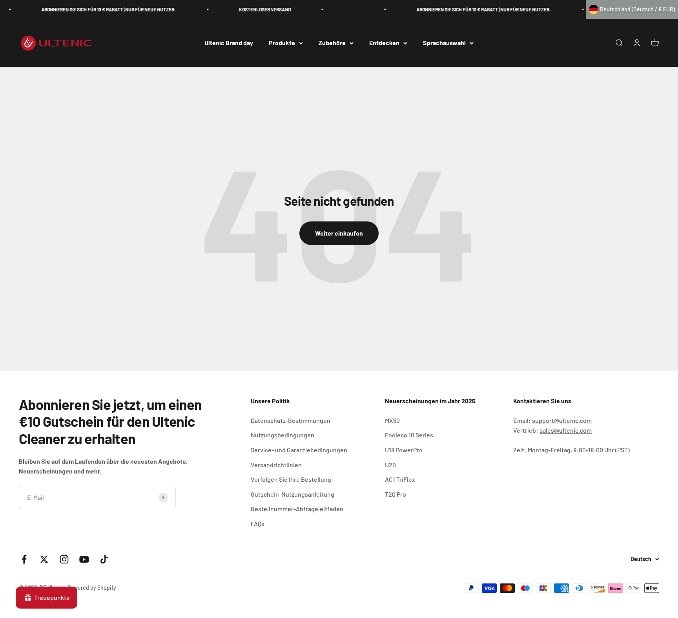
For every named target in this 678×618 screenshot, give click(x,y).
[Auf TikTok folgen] (104, 559)
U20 (390, 464)
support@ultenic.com (562, 420)
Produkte (282, 43)
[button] (632, 9)
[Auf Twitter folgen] (44, 559)
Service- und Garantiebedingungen (299, 449)
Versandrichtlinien (276, 464)
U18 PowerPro (404, 449)
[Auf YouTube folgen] (84, 559)
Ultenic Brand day (228, 43)
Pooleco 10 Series (409, 435)
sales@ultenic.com (565, 430)
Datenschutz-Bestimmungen (290, 420)
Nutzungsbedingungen (282, 435)
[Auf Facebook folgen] (24, 559)
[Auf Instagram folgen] (64, 559)
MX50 (392, 420)
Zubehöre (332, 43)
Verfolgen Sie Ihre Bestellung (291, 479)
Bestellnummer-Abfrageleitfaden (297, 508)
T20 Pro (395, 494)
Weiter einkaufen (339, 233)
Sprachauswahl (444, 43)
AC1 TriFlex (400, 479)
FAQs (257, 523)
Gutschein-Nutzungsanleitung (292, 494)
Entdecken (384, 43)
